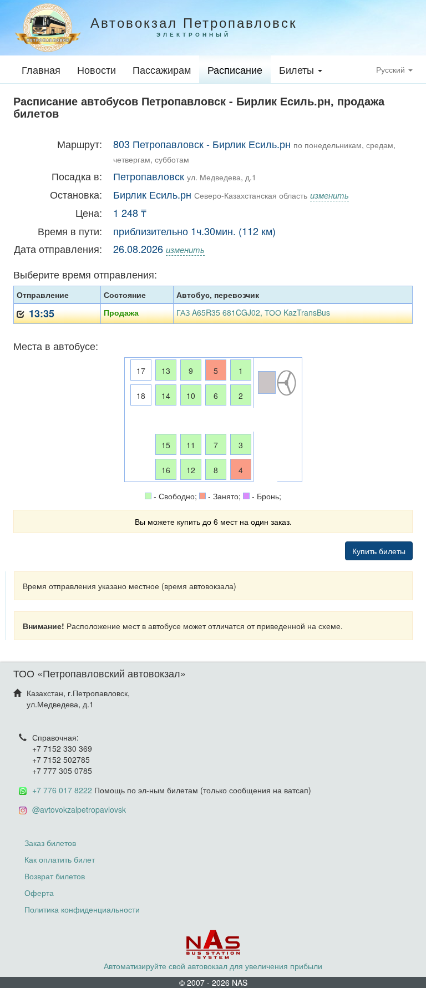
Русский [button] (391, 69)
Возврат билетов (54, 875)
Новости (96, 69)
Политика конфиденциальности (82, 909)
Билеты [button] (298, 69)
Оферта (39, 892)
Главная (41, 69)
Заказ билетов (50, 842)
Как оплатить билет (59, 859)
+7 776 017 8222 (62, 790)
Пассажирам (162, 69)
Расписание (234, 69)
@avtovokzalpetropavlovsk (79, 809)
